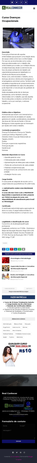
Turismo (11, 337)
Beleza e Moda (18, 324)
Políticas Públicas (8, 334)
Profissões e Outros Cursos (23, 334)
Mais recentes (10, 288)
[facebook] (12, 2)
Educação (27, 324)
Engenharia (6, 327)
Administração (7, 324)
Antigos (29, 288)
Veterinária (20, 337)
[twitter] (16, 2)
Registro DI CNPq (18, 416)
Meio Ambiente (16, 330)
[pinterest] (25, 2)
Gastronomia (16, 327)
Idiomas (25, 327)
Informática (6, 330)
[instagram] (21, 2)
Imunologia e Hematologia (21, 258)
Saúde (5, 243)
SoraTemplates (15, 456)
